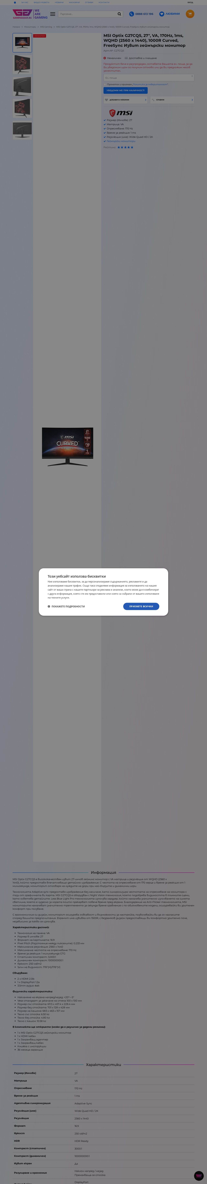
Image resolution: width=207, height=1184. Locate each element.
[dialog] (103, 592)
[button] (66, 606)
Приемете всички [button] (141, 606)
